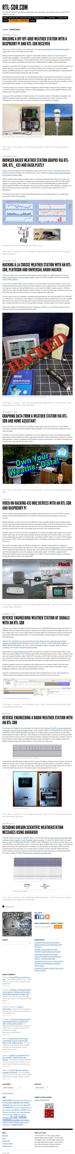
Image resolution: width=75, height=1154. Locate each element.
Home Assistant (7, 431)
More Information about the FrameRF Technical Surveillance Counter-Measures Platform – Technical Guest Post (48, 956)
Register (5, 1135)
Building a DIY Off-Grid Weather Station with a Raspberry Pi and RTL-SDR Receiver (34, 41)
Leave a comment (17, 147)
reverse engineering (7, 405)
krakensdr (8, 1110)
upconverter (5, 1125)
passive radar (8, 1112)
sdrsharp (5, 1122)
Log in (4, 1138)
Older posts (9, 906)
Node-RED (30, 539)
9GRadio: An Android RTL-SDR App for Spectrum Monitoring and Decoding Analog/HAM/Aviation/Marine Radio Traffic (16, 992)
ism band (68, 604)
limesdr (17, 1110)
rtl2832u (65, 147)
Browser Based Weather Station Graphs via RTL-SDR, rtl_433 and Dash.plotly (35, 162)
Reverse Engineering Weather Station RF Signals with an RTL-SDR (36, 620)
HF (12, 1107)
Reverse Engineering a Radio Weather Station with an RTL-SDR (37, 720)
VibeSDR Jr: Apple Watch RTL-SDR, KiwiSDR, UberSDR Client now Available (48, 950)
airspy (9, 1100)
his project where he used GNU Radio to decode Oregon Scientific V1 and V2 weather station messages (37, 839)
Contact (32, 20)
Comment (16, 897)
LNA (21, 1110)
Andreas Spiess (22, 513)
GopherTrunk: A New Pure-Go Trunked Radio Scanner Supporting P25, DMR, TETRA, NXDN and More (16, 1021)
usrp (10, 1124)
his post (6, 96)
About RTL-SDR (13, 17)
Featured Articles (39, 17)
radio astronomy (25, 1112)
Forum (5, 20)
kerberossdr (28, 1107)
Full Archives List (7, 1093)
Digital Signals (33, 147)
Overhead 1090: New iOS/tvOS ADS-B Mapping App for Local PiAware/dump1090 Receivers (48, 944)
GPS (3, 1107)
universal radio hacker (8, 706)
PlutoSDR (44, 403)
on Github (22, 196)
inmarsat (22, 1107)
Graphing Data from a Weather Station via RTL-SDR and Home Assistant (35, 418)
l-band (13, 1110)
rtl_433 (53, 147)
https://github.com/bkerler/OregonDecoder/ (37, 853)
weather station (6, 149)
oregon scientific (66, 897)
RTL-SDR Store (14, 20)
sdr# (21, 1120)
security (11, 1122)
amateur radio (18, 1100)
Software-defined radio (21, 1122)
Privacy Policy (6, 1153)
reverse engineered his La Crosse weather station (18, 277)
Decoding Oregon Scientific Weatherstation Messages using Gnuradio (32, 830)
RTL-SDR (40, 147)
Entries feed (6, 1141)
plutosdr (69, 403)
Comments (16, 403)
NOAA (24, 1110)
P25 (3, 1112)
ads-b (4, 1100)
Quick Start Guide (25, 17)
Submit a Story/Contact (42, 1100)
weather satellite (17, 1124)
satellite (16, 1119)
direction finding (16, 1105)
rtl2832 (61, 147)
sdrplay (26, 1120)
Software (52, 17)
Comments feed (7, 1143)
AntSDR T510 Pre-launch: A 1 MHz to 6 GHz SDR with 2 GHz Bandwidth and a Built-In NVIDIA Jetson (49, 963)
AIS (13, 1100)
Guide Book (24, 20)
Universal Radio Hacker (52, 547)
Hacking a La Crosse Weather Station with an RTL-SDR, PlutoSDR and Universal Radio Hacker (37, 267)
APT (3, 1102)
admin (9, 147)
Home (5, 17)
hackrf (7, 1107)
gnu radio (23, 1105)
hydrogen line (16, 1107)
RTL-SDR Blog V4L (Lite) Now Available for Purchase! (15, 1071)
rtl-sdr (57, 147)
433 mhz (60, 604)
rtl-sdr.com (15, 7)
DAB (11, 1105)
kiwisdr (3, 1110)
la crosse (64, 403)
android (25, 1100)
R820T (18, 1112)
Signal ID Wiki (63, 17)
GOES (28, 1105)
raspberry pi (17, 1114)
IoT (64, 604)
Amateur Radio (30, 897)
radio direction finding (7, 1114)
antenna (29, 1100)
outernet (29, 1110)
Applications (32, 251)
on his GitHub (54, 100)
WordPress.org (7, 1146)
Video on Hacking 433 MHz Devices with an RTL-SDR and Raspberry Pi (36, 505)
